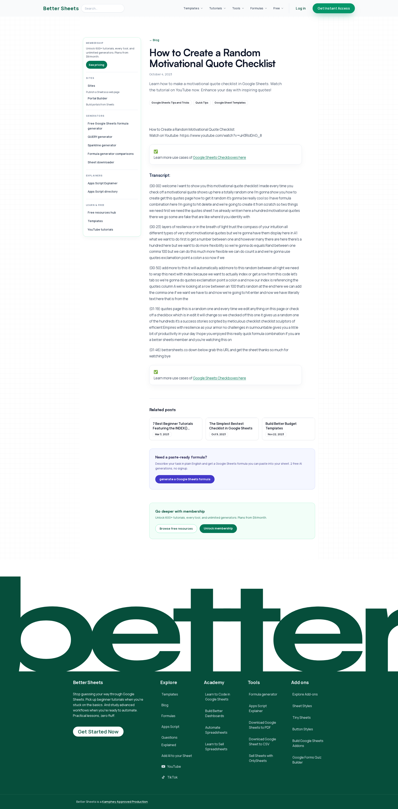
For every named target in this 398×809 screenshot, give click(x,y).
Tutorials (215, 8)
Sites (91, 86)
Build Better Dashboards (214, 713)
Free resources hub (102, 212)
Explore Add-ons (305, 694)
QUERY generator (100, 137)
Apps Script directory (103, 191)
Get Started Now (98, 731)
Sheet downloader (101, 162)
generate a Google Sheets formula (184, 479)
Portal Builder (97, 98)
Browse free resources (176, 528)
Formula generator (263, 694)
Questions (169, 737)
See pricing (96, 65)
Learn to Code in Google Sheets (217, 696)
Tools (236, 8)
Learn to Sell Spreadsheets (216, 746)
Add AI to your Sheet (176, 755)
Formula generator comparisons (111, 154)
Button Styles (302, 729)
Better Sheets (61, 8)
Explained (168, 745)
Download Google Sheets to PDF (262, 725)
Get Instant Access (334, 8)
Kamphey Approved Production (125, 801)
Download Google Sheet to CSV (262, 741)
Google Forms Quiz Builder (307, 760)
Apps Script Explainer (103, 183)
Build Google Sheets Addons (307, 743)
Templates (191, 8)
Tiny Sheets (301, 717)
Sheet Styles (302, 706)
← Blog (154, 40)
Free (276, 8)
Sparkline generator (102, 145)
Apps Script (170, 726)
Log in (301, 8)
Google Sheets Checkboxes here (219, 157)
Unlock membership (218, 528)
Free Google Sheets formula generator (108, 125)
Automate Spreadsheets (216, 730)
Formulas (256, 8)
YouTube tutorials (100, 229)
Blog (164, 705)
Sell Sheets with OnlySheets (261, 758)
